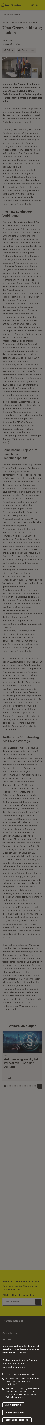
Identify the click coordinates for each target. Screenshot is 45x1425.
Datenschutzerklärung (14, 1367)
